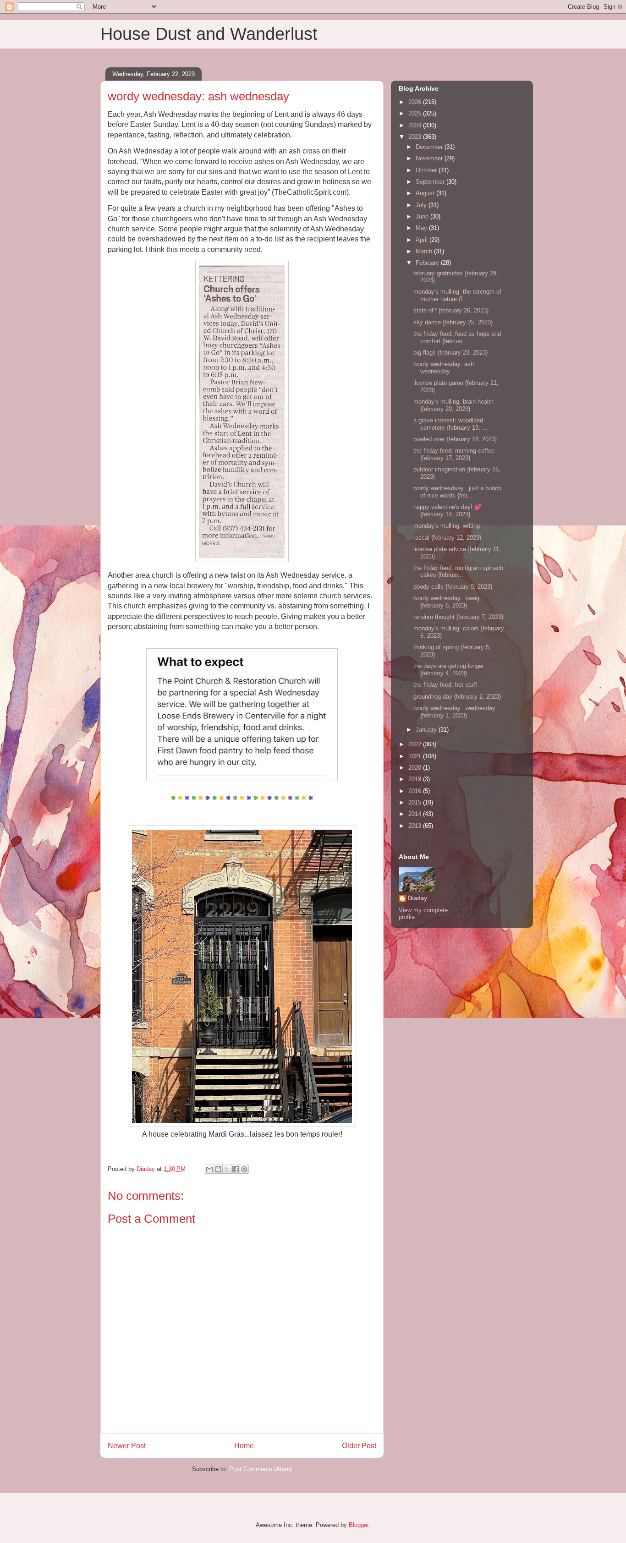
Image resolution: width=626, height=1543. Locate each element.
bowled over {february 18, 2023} (455, 439)
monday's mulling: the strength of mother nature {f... (457, 295)
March (425, 251)
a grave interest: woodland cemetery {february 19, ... (450, 424)
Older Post (359, 1446)
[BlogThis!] (218, 1169)
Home (244, 1446)
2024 (415, 125)
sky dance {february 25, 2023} (453, 322)
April (422, 239)
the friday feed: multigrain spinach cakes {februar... (458, 571)
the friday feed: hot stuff (445, 684)
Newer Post (127, 1446)
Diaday (417, 898)
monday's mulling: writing (446, 525)
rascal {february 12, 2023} (447, 537)
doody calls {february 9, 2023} (452, 586)
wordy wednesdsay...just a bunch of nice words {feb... (457, 492)
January (427, 729)
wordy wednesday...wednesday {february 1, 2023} (454, 712)
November (430, 158)
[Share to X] (226, 1169)
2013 (415, 825)
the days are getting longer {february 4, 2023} (448, 669)
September (431, 181)
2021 (415, 756)
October (427, 170)
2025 (415, 113)
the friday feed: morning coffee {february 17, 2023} (453, 454)
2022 (415, 744)
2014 (415, 813)
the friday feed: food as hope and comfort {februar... (457, 337)
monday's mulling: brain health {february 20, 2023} (453, 405)
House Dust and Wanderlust (209, 34)
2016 (415, 791)
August (426, 193)
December (430, 146)
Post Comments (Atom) (260, 1469)
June (423, 216)
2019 (415, 779)
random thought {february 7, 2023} (458, 616)
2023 (415, 136)
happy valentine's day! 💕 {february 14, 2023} (447, 510)
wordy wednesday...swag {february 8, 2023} (446, 602)
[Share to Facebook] (235, 1169)
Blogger (358, 1524)
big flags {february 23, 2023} (450, 352)
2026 (415, 101)
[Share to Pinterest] (244, 1169)
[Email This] (209, 1169)
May (422, 227)
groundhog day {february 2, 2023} (457, 696)
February (428, 262)
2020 (415, 767)
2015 (415, 802)
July (422, 205)
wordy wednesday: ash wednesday (443, 368)
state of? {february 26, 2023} (451, 310)
